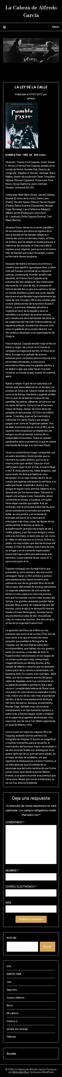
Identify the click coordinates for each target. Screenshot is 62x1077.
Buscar (11, 937)
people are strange (17, 1029)
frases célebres (15, 997)
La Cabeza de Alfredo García (31, 10)
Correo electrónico (21, 886)
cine (9, 981)
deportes (12, 989)
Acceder (11, 1053)
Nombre (12, 870)
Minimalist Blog (21, 1072)
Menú (55, 27)
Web (8, 902)
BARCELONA (14, 974)
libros (10, 1005)
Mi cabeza (12, 1013)
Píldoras (11, 1036)
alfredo (31, 98)
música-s (12, 1021)
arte (9, 966)
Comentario (15, 822)
